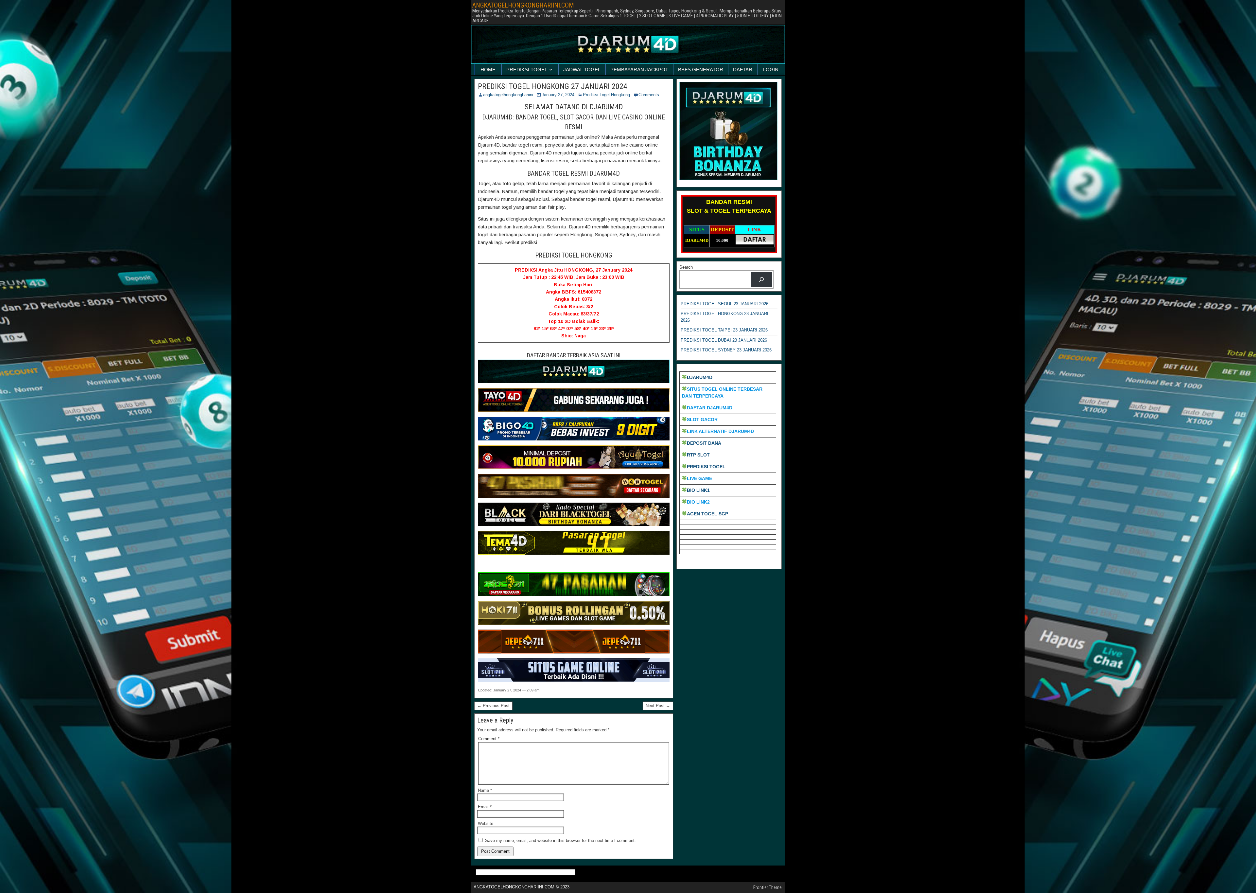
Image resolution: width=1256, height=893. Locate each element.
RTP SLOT (698, 454)
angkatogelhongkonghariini (508, 94)
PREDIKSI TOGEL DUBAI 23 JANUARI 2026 (724, 340)
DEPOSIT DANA (704, 443)
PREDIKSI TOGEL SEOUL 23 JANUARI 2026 (724, 303)
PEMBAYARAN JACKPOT (639, 69)
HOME (488, 69)
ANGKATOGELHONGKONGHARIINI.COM (523, 5)
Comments (648, 94)
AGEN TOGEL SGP (707, 513)
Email (485, 806)
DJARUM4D (699, 377)
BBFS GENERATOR (700, 69)
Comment (488, 738)
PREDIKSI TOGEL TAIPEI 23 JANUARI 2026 (724, 330)
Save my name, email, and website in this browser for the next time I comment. (560, 840)
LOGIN (770, 69)
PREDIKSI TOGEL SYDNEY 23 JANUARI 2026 (726, 350)
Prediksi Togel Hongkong (606, 94)
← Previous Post (493, 705)
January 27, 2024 (558, 94)
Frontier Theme (767, 887)
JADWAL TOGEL (582, 69)
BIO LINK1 (698, 490)
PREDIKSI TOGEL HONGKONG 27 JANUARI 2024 (552, 86)
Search (686, 267)
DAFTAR (742, 69)
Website (485, 823)
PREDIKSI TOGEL (526, 69)
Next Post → (658, 705)
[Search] (761, 279)
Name (485, 790)
